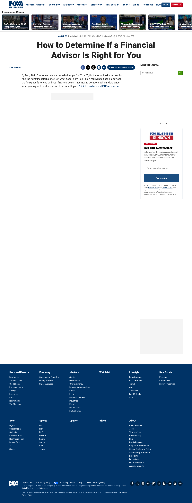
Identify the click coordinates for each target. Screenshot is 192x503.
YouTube (148, 483)
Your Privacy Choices (67, 483)
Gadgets (13, 432)
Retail (71, 404)
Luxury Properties (167, 384)
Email (104, 67)
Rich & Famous (135, 380)
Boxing (42, 439)
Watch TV (176, 5)
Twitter (88, 67)
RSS (164, 483)
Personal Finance (34, 4)
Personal (163, 377)
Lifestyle (96, 4)
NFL (41, 425)
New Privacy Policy (43, 483)
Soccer (42, 442)
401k (11, 397)
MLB (41, 432)
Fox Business (16, 4)
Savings (12, 391)
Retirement (14, 401)
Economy (54, 4)
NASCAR (43, 435)
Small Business (46, 384)
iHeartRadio (180, 483)
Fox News (133, 456)
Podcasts (148, 4)
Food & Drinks (135, 394)
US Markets (74, 380)
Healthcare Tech (16, 439)
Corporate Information (139, 446)
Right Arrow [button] (186, 22)
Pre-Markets (75, 407)
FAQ (131, 439)
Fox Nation (134, 459)
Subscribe (161, 178)
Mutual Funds (75, 411)
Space (12, 449)
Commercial (164, 380)
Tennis (42, 449)
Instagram (143, 483)
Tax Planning (15, 404)
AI (10, 446)
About (132, 420)
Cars (131, 387)
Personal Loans (16, 387)
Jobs (131, 429)
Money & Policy (46, 380)
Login (165, 5)
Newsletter (169, 483)
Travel (132, 384)
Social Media (15, 429)
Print (99, 67)
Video (136, 4)
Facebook (83, 67)
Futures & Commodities (79, 387)
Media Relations (136, 442)
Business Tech (15, 435)
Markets (68, 4)
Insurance (13, 394)
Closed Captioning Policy (140, 449)
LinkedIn (159, 483)
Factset (93, 486)
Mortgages (14, 377)
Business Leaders (77, 397)
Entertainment (135, 377)
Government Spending (49, 377)
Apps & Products (136, 466)
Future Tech (14, 442)
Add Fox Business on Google (122, 67)
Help (80, 483)
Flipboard (153, 483)
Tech (125, 4)
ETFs (71, 394)
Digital (12, 425)
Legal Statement (42, 488)
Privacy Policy (153, 188)
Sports (43, 420)
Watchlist (82, 4)
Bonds (72, 391)
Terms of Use (167, 188)
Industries (73, 401)
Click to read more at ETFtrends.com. (99, 86)
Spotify (175, 483)
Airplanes (133, 391)
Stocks (72, 377)
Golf (41, 446)
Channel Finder (136, 425)
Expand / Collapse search (158, 5)
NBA (41, 429)
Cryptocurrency (76, 384)
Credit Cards (14, 384)
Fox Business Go (136, 462)
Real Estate (112, 4)
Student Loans (15, 380)
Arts (131, 397)
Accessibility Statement (139, 452)
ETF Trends (15, 67)
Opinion (73, 420)
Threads (93, 67)
